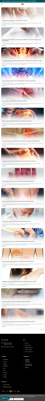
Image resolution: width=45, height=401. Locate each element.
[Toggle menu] (1, 4)
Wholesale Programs (7, 387)
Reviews (5, 374)
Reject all (10, 399)
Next (42, 329)
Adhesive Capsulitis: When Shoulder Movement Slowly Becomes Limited (16, 120)
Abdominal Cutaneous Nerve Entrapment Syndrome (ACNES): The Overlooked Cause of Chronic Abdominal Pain (21, 40)
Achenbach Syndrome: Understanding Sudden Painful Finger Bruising (16, 301)
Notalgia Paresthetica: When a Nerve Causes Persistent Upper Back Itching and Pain (19, 281)
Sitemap (5, 377)
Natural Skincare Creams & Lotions (28, 365)
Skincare (5, 361)
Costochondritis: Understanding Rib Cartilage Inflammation (14, 100)
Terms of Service (28, 349)
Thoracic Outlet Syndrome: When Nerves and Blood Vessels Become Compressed (18, 321)
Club (4, 370)
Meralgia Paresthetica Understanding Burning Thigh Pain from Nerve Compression (19, 161)
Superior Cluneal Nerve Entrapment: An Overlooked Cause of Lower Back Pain (18, 261)
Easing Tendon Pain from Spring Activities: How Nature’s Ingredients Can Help (18, 201)
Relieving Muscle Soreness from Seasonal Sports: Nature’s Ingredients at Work (18, 241)
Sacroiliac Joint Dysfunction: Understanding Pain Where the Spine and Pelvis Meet (19, 80)
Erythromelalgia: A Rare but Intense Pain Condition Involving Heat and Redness (18, 181)
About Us (27, 343)
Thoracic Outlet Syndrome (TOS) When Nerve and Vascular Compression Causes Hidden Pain (21, 141)
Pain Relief (6, 359)
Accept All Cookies (19, 399)
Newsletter (6, 366)
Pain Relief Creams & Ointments (27, 361)
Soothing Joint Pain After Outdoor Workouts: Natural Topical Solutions (16, 221)
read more (4, 25)
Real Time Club (6, 384)
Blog (4, 368)
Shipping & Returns (29, 347)
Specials (5, 363)
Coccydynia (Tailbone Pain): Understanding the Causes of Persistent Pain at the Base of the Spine (22, 60)
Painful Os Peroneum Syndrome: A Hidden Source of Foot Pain (14, 20)
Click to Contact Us (29, 351)
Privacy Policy (27, 345)
